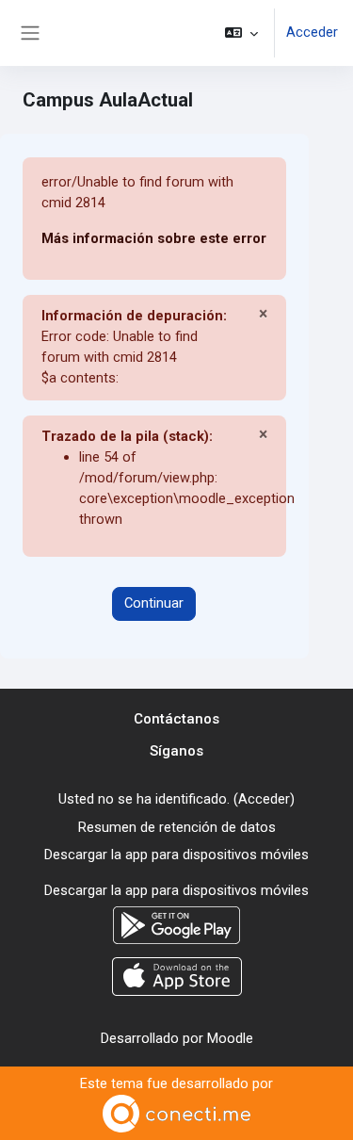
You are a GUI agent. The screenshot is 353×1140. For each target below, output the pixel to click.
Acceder (312, 32)
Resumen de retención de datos (177, 827)
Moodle (230, 1038)
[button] (241, 33)
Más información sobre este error (153, 238)
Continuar (154, 602)
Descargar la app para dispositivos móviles (176, 854)
